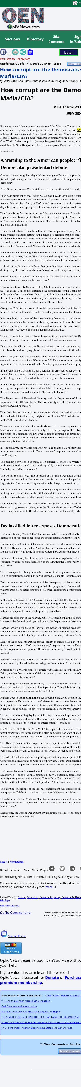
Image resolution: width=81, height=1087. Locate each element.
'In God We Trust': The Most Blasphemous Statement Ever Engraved (36, 1027)
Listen (69, 52)
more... (50, 887)
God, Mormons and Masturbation (19, 1006)
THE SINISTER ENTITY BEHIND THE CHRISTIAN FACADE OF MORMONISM (40, 1017)
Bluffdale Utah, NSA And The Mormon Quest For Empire (30, 1011)
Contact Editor (17, 936)
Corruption (32, 897)
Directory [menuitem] (35, 39)
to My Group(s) (9, 905)
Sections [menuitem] (12, 39)
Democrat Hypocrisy (49, 897)
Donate (52, 977)
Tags (5, 900)
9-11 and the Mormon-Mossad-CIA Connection (25, 1000)
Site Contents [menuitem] (56, 39)
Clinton (22, 897)
